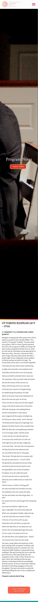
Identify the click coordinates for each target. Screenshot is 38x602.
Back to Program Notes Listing (19, 590)
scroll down (18, 166)
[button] (33, 4)
